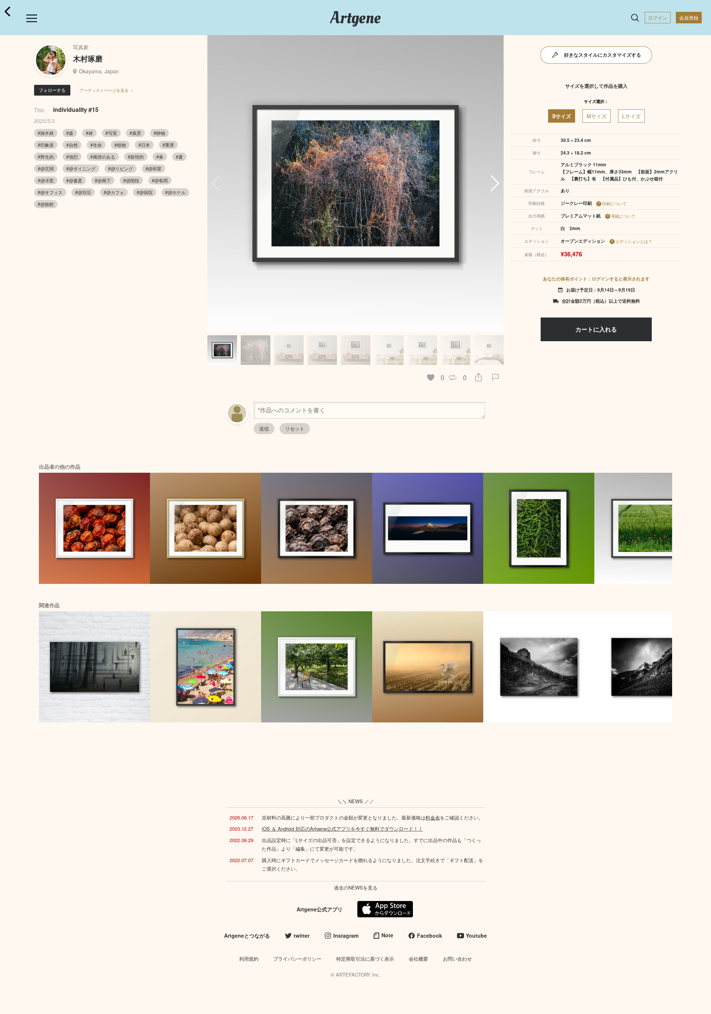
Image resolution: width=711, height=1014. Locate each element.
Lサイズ (631, 116)
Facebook (429, 935)
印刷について (614, 203)
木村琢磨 (88, 58)
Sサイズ (561, 116)
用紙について (623, 216)
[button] (495, 183)
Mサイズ (597, 116)
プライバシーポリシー (297, 958)
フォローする (52, 90)
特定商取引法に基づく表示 (365, 958)
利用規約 (248, 958)
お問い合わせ (457, 958)
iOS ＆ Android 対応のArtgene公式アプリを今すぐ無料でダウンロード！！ (342, 828)
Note (387, 935)
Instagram (345, 935)
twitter (302, 935)
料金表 (432, 817)
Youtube (476, 935)
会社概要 (418, 958)
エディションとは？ (633, 241)
